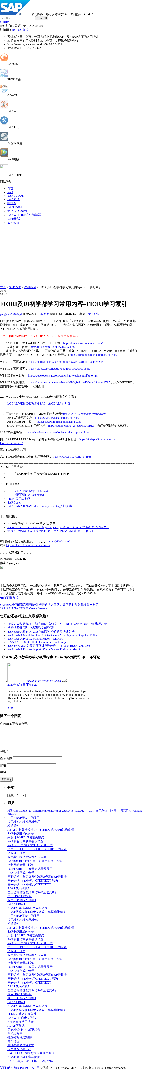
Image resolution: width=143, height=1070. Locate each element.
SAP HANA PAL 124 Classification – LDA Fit (35, 638)
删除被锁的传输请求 (20, 1045)
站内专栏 (6, 597)
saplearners (41, 810)
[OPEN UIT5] (4, 60)
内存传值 (13, 1041)
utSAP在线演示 (17, 211)
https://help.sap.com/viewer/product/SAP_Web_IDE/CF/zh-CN (66, 361)
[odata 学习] (4, 92)
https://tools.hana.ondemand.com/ (83, 343)
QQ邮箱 (23, 29)
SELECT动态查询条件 (21, 1013)
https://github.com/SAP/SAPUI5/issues (71, 425)
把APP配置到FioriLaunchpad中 (27, 494)
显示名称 (6, 758)
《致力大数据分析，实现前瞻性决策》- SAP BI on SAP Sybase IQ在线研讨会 (57, 623)
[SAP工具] (4, 123)
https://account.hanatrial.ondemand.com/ (93, 354)
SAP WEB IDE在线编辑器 (24, 214)
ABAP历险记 (16, 1025)
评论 (4, 751)
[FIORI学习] (4, 76)
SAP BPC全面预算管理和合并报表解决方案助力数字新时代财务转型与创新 (49, 604)
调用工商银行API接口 (21, 900)
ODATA (25, 810)
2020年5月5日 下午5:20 (22, 684)
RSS (14, 29)
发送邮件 (13, 825)
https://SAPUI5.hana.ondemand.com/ (84, 413)
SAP (10, 192)
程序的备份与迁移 (19, 1049)
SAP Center (14, 502)
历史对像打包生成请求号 (23, 1029)
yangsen (5, 314)
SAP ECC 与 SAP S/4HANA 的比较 (30, 845)
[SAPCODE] (4, 171)
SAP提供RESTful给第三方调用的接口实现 (34, 860)
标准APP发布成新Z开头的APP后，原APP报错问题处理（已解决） (51, 531)
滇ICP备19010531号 (27, 1067)
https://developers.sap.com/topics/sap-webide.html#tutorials (63, 375)
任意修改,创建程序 (19, 1037)
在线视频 (30, 287)
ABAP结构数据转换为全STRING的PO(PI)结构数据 (40, 829)
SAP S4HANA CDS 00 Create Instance (23, 608)
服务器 (114, 810)
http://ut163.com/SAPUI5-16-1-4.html (53, 347)
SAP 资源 (13, 199)
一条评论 (43, 314)
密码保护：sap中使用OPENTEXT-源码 (32, 880)
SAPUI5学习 (15, 207)
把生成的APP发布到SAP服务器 (27, 491)
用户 (103, 810)
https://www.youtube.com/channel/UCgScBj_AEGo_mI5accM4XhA (70, 382)
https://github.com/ (58, 541)
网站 (3, 772)
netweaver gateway (62, 810)
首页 (10, 188)
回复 (10, 708)
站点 (16, 597)
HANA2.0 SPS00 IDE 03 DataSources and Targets (37, 642)
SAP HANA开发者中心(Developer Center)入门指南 (39, 506)
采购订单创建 (16, 853)
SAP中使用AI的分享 (20, 833)
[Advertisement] (71, 254)
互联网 (127, 810)
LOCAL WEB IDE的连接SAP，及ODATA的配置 (38, 403)
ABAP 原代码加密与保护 (23, 1057)
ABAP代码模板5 (18, 888)
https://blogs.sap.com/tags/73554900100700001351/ (59, 368)
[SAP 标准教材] (4, 107)
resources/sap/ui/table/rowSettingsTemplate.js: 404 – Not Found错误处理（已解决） (58, 527)
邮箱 (3, 765)
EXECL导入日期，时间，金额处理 (30, 1061)
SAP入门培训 (16, 904)
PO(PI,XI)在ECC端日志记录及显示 (30, 868)
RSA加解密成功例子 (20, 872)
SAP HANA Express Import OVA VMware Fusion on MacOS (44, 649)
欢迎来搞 (13, 222)
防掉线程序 (14, 1033)
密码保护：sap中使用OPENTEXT (29, 884)
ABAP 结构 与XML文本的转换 (27, 908)
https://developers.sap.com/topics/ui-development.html (57, 432)
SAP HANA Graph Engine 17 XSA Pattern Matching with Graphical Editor (52, 635)
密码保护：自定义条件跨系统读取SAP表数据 (37, 876)
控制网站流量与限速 (20, 864)
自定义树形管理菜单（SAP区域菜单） (32, 892)
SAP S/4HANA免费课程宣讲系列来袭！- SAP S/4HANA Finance (48, 645)
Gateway (81, 810)
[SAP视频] (4, 155)
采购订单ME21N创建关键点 (25, 837)
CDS (93, 810)
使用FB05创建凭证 (19, 896)
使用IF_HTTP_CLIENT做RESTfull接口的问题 (37, 849)
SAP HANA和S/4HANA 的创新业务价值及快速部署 (41, 631)
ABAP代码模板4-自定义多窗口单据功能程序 (36, 911)
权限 (12, 810)
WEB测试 (13, 218)
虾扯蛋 (11, 203)
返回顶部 (6, 1067)
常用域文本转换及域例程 (23, 821)
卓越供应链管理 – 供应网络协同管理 (31, 627)
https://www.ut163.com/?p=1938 (72, 456)
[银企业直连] (4, 139)
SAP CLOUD (15, 195)
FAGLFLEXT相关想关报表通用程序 (31, 1053)
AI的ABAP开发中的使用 (23, 817)
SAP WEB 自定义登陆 (21, 1017)
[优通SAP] (15, 14)
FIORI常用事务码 (18, 498)
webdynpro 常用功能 (20, 1021)
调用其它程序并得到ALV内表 (26, 857)
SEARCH (42, 18)
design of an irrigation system (44, 680)
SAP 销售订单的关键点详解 (25, 841)
